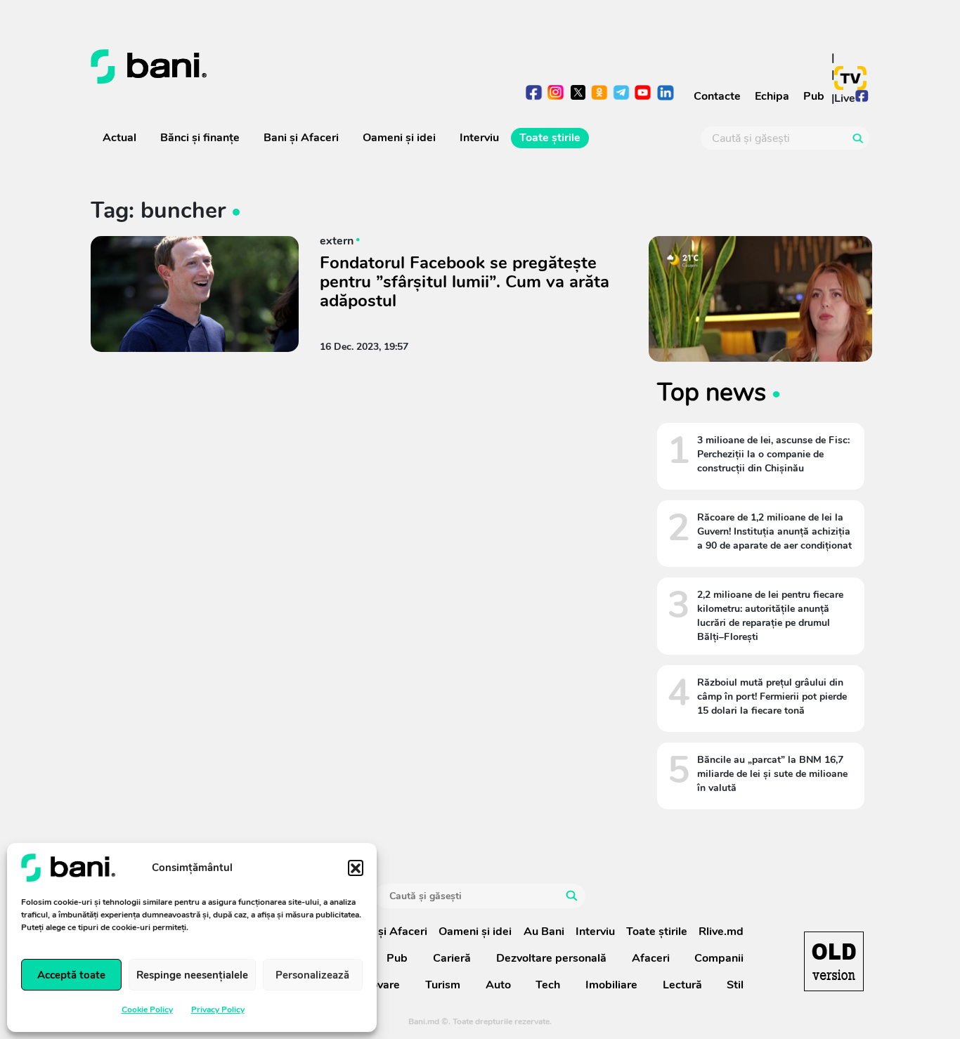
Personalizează (312, 975)
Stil (735, 985)
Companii (719, 958)
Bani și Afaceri (301, 137)
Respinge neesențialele (192, 975)
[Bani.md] (834, 961)
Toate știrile (549, 137)
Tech (548, 985)
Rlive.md (721, 931)
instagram (556, 94)
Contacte (717, 96)
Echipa (772, 96)
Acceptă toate (71, 975)
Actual (119, 137)
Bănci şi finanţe (200, 137)
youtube (643, 94)
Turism (442, 985)
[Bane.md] (280, 66)
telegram (621, 94)
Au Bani (544, 931)
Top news (711, 392)
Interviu (479, 137)
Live (844, 98)
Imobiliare (611, 985)
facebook (534, 94)
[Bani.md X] (578, 92)
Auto (498, 985)
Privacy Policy (218, 1009)
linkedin (665, 94)
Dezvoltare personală (551, 958)
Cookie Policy (147, 1009)
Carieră (452, 958)
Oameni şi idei (399, 137)
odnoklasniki (600, 94)
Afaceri (651, 958)
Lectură (682, 985)
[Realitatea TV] (850, 78)
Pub (813, 96)
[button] (356, 868)
